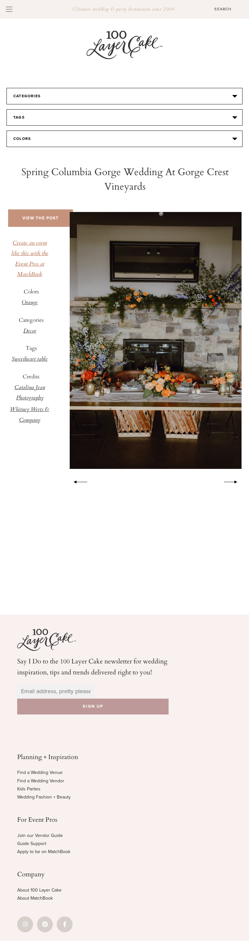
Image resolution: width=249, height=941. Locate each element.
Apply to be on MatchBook (43, 851)
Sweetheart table (30, 359)
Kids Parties (29, 789)
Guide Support (31, 843)
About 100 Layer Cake (39, 890)
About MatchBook (35, 898)
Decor (29, 331)
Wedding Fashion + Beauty (44, 797)
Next (234, 481)
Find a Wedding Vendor (40, 781)
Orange (30, 302)
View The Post (40, 218)
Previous (77, 481)
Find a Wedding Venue (40, 772)
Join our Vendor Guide (40, 835)
